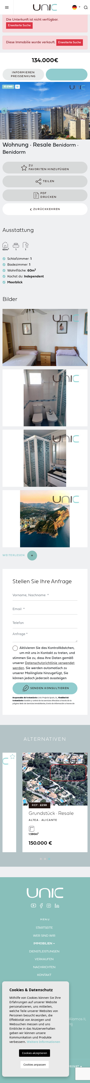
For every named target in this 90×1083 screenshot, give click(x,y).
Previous (4, 110)
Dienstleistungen (44, 951)
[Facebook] (41, 905)
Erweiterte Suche (19, 25)
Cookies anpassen (34, 1064)
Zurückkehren (46, 209)
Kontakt (44, 975)
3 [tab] (49, 859)
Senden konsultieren (49, 688)
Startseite (44, 927)
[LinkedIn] (57, 905)
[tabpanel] (45, 802)
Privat (73, 1066)
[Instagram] (49, 905)
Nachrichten (44, 967)
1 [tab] (41, 859)
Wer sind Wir (44, 935)
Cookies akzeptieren (34, 1053)
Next (86, 110)
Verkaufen (44, 959)
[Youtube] (33, 905)
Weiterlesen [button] (14, 555)
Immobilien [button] (42, 943)
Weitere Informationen (43, 1042)
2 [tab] (45, 859)
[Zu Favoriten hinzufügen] (80, 756)
